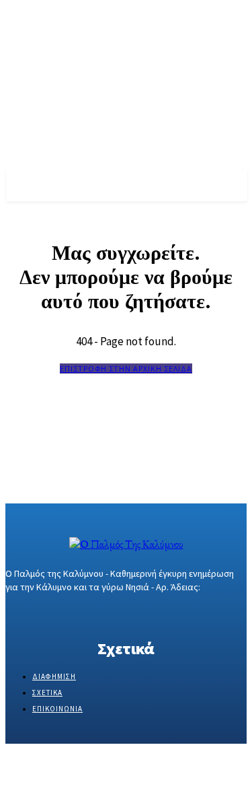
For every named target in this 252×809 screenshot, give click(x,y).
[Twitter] (60, 612)
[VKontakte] (85, 612)
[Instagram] (37, 612)
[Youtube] (108, 612)
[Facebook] (13, 612)
